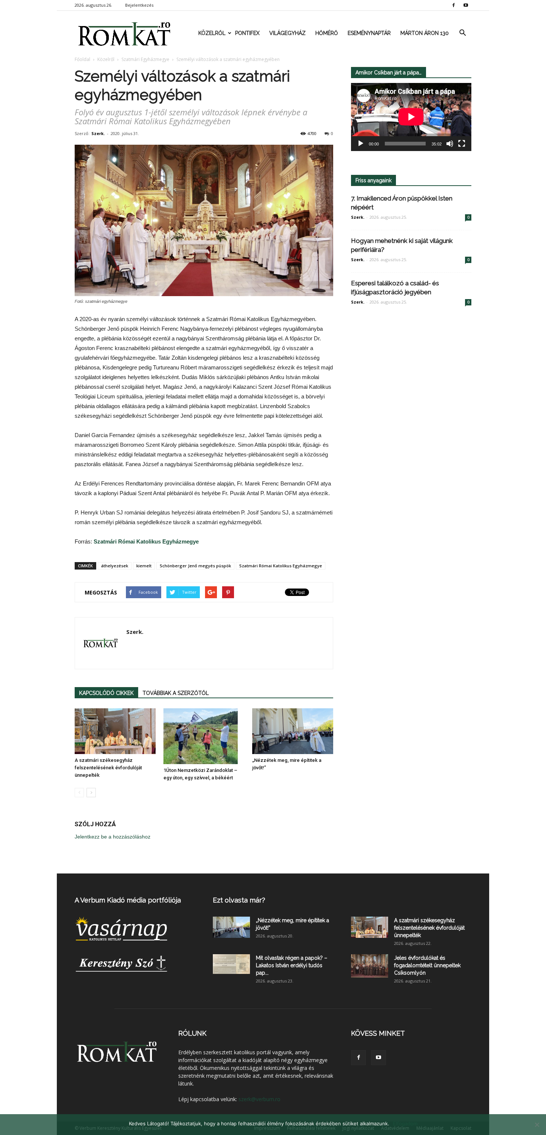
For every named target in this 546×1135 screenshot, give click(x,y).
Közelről (211, 33)
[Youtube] (465, 5)
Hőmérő (326, 33)
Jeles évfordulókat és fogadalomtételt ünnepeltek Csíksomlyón (427, 965)
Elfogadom (405, 1123)
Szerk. (98, 133)
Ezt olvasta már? (239, 900)
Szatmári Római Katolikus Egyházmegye (146, 541)
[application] (411, 117)
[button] (462, 33)
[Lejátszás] (360, 143)
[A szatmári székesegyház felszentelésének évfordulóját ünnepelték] (115, 731)
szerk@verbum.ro (259, 1099)
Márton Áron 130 (424, 33)
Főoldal (82, 59)
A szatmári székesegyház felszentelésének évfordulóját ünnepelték (108, 767)
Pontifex (247, 33)
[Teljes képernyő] (461, 143)
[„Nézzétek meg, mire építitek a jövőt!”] (292, 731)
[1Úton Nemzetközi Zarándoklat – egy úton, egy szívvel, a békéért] (203, 736)
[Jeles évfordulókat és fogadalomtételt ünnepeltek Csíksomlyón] (369, 966)
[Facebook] (453, 5)
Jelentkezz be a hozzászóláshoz (112, 837)
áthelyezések (114, 565)
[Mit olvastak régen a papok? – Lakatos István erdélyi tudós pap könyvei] (231, 964)
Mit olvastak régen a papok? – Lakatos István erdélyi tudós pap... (291, 965)
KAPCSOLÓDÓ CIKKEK (106, 693)
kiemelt (144, 565)
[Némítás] (450, 143)
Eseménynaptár (369, 33)
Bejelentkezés (139, 5)
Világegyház (287, 33)
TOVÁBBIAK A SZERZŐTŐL (176, 693)
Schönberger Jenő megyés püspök (195, 565)
